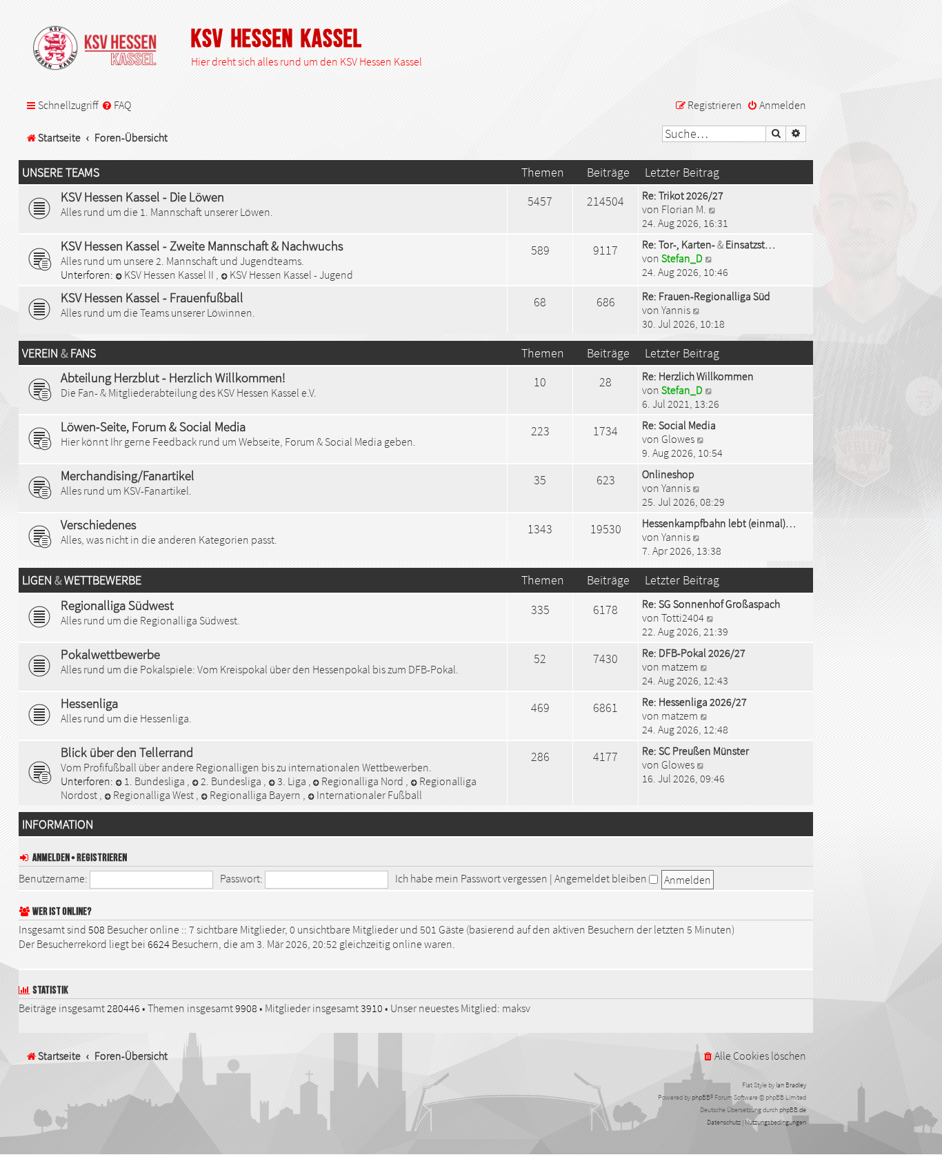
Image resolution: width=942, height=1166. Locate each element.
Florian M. (683, 209)
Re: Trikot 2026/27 (682, 195)
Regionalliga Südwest (117, 605)
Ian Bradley (791, 1084)
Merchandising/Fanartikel (127, 475)
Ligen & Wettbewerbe (81, 580)
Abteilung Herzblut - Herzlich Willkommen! (173, 377)
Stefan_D (682, 258)
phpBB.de (792, 1109)
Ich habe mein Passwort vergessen (471, 878)
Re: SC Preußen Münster (695, 751)
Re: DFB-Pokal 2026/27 (693, 653)
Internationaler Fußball (369, 795)
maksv (516, 1008)
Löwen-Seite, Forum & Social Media (153, 426)
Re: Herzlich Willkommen (698, 376)
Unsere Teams (60, 172)
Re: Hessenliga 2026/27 (694, 702)
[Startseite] (101, 49)
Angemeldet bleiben (601, 878)
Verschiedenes (99, 524)
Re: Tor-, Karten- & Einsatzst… (708, 244)
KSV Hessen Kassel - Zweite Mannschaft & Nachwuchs (202, 245)
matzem (679, 666)
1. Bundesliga (155, 781)
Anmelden (51, 857)
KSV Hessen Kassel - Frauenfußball (152, 297)
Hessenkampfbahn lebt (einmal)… (719, 523)
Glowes (677, 439)
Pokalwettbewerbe (110, 654)
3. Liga (292, 781)
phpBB (701, 1097)
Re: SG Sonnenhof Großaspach (711, 604)
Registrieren (102, 857)
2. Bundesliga (232, 781)
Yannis (675, 310)
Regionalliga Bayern (256, 795)
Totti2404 (682, 617)
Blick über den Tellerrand (127, 752)
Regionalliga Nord (363, 781)
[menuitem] (116, 105)
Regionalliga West (154, 795)
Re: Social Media (679, 425)
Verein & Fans (59, 353)
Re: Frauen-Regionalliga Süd (706, 296)
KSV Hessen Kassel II (170, 274)
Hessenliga (89, 703)
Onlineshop (668, 474)
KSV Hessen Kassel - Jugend (291, 274)
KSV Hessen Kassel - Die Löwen (142, 196)
